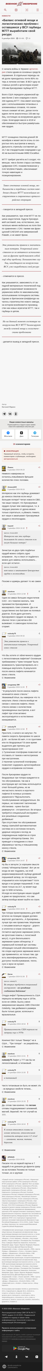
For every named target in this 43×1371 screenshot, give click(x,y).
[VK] (26, 1356)
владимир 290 (14, 685)
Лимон (10, 467)
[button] (16, 10)
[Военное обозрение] (21, 3)
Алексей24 (12, 487)
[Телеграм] (6, 1356)
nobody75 (12, 633)
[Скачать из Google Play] (21, 1348)
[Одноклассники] (16, 1356)
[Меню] (37, 10)
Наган (10, 974)
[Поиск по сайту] (5, 10)
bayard (10, 526)
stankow (11, 591)
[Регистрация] (27, 10)
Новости (6, 16)
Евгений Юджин (8, 407)
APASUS (11, 1157)
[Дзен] (36, 1356)
